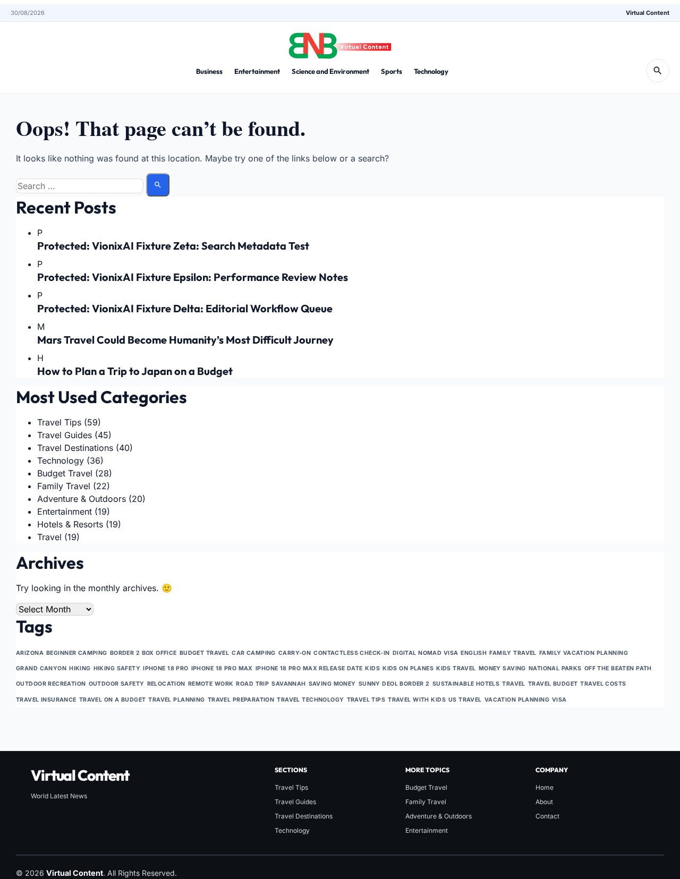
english (474, 653)
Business (209, 71)
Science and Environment (330, 71)
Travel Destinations (75, 447)
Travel (49, 537)
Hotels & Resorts (70, 524)
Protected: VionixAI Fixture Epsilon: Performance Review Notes (192, 277)
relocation (166, 683)
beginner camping (76, 653)
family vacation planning (583, 653)
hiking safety (117, 668)
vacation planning (516, 699)
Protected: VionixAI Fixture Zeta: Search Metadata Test (173, 245)
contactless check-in (351, 653)
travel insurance (46, 699)
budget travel (205, 653)
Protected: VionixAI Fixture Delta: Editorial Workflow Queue (185, 308)
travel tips (366, 699)
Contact (547, 816)
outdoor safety (116, 683)
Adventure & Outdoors (81, 498)
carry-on (294, 653)
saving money (332, 683)
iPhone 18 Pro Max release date (309, 668)
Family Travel (63, 486)
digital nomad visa (425, 653)
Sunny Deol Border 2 (394, 683)
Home (545, 787)
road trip (252, 683)
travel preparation (241, 699)
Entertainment (257, 71)
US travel (465, 699)
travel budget (553, 683)
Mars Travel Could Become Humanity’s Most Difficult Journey (185, 339)
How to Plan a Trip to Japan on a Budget (135, 371)
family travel (513, 653)
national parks (555, 668)
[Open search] (657, 70)
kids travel (456, 668)
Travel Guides (64, 435)
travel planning (176, 699)
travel (513, 683)
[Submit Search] (157, 185)
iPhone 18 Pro (166, 668)
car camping (254, 653)
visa (559, 699)
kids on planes (408, 668)
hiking (80, 668)
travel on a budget (112, 699)
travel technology (310, 699)
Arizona (30, 653)
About (544, 802)
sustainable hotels (466, 683)
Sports (391, 71)
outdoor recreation (51, 683)
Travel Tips (59, 422)
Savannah (288, 683)
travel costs (603, 683)
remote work (211, 683)
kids (372, 668)
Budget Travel (64, 473)
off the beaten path (618, 668)
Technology (431, 71)
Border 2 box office (143, 653)
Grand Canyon (41, 668)
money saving (502, 668)
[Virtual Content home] (340, 42)
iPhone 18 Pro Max (222, 668)
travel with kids (417, 699)
